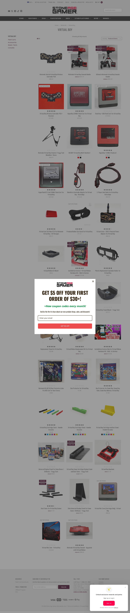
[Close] (93, 281)
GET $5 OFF (65, 326)
